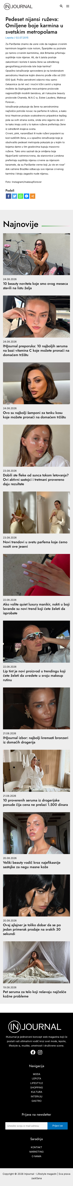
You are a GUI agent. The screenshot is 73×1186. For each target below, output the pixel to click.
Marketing (36, 1151)
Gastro (36, 1100)
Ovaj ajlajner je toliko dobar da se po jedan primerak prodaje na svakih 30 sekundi (32, 929)
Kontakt (36, 1147)
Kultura (36, 1091)
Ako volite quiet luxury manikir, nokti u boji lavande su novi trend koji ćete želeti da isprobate (36, 609)
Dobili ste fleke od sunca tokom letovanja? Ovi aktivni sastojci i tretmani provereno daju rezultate (36, 480)
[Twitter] (14, 196)
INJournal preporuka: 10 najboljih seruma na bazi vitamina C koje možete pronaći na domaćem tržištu (36, 350)
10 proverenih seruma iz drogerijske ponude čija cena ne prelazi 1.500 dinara (35, 802)
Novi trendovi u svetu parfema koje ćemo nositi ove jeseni (35, 544)
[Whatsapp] (20, 196)
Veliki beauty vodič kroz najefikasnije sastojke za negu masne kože (31, 865)
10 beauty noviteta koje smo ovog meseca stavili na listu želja (35, 286)
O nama (36, 1156)
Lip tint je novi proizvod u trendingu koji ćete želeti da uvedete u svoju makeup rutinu (34, 676)
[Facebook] (8, 196)
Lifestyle (36, 1083)
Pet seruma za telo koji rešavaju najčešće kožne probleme (34, 994)
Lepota (9, 37)
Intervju (36, 1096)
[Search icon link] (61, 6)
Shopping (36, 1087)
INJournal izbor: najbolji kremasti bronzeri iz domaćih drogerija (35, 740)
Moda (36, 1074)
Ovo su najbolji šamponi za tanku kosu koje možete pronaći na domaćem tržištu (34, 415)
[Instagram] (40, 1052)
